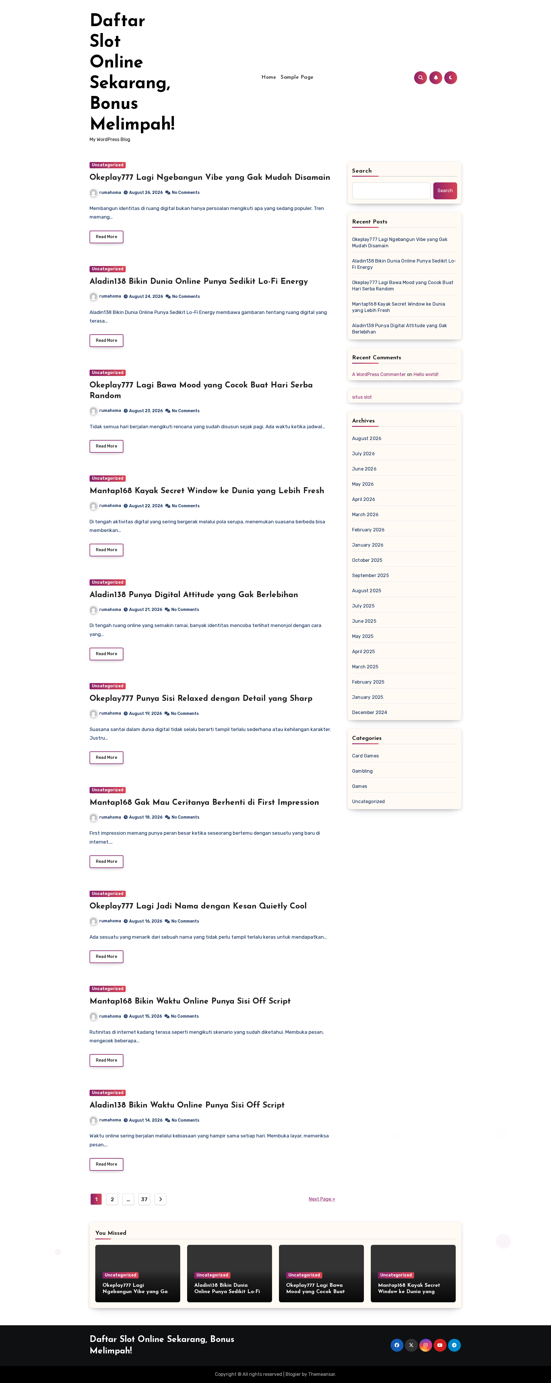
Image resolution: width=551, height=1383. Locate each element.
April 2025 (363, 651)
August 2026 (366, 438)
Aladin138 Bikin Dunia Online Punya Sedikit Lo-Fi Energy (199, 282)
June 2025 (364, 621)
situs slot (362, 397)
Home (268, 77)
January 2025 (367, 697)
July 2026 (363, 453)
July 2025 (363, 606)
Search (362, 171)
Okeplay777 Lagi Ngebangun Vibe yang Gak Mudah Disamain (210, 178)
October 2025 (367, 560)
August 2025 (366, 590)
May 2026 (363, 484)
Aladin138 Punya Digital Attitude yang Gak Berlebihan (194, 595)
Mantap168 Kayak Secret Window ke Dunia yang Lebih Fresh (207, 491)
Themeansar (321, 1374)
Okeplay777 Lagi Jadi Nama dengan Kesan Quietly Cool (198, 906)
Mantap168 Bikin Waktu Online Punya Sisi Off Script (190, 1002)
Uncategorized (107, 165)
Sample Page (297, 77)
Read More (106, 236)
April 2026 (363, 499)
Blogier (293, 1374)
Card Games (365, 756)
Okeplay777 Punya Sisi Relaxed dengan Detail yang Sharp (201, 699)
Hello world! (426, 374)
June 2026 (364, 469)
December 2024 (369, 712)
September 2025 (370, 575)
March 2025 (365, 667)
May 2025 (363, 636)
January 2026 (367, 545)
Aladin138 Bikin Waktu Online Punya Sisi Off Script (187, 1106)
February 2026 (368, 530)
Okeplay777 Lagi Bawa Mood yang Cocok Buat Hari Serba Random (402, 286)
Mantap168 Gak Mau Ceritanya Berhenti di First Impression (204, 803)
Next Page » (322, 1199)
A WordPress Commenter (379, 374)
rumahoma (110, 192)
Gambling (362, 771)
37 (144, 1199)
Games (359, 786)
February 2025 (368, 682)
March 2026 (365, 514)
